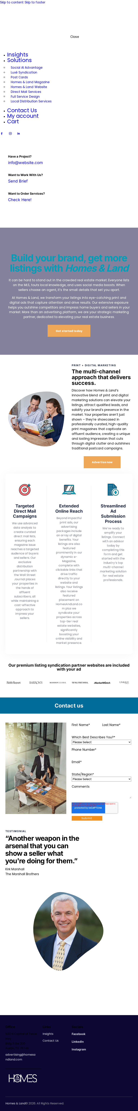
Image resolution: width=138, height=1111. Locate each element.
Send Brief (18, 181)
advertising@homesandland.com (20, 1057)
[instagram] (10, 133)
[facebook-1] (2, 133)
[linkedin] (18, 133)
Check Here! (19, 199)
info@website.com (25, 162)
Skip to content (12, 2)
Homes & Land (15, 1103)
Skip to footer (35, 2)
